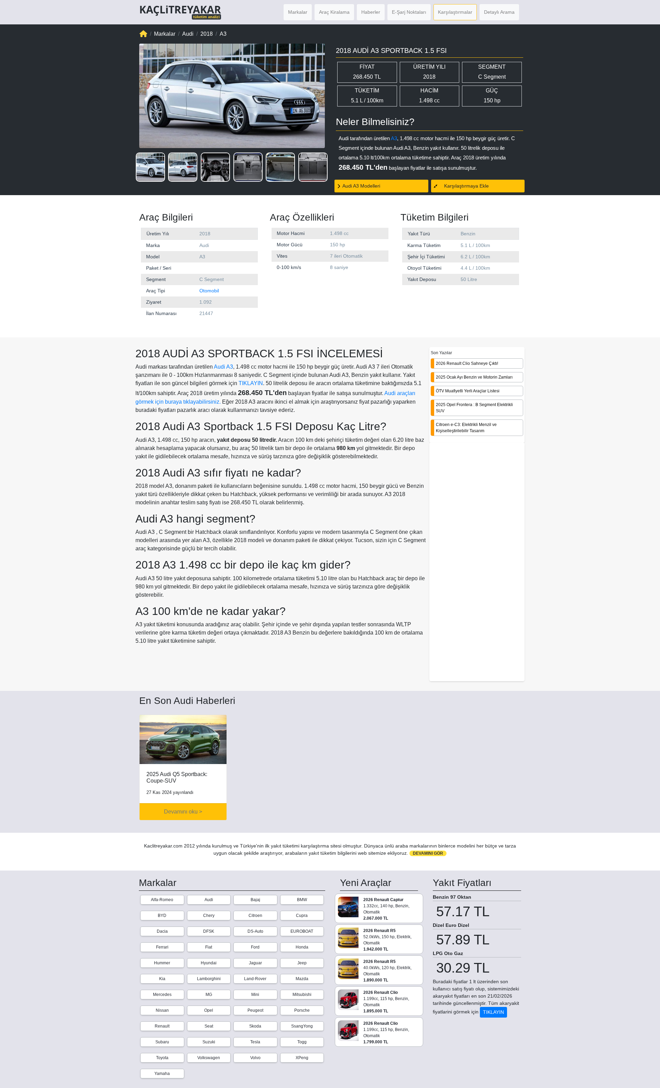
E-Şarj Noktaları (409, 12)
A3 (394, 138)
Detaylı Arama (499, 12)
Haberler (370, 12)
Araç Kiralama (334, 12)
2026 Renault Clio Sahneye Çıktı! (467, 363)
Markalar (297, 12)
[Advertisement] (477, 562)
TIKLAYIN (251, 383)
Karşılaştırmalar (455, 12)
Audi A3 (223, 367)
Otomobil (209, 290)
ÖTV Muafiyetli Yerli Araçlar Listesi (467, 390)
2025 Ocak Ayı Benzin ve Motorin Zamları (474, 376)
